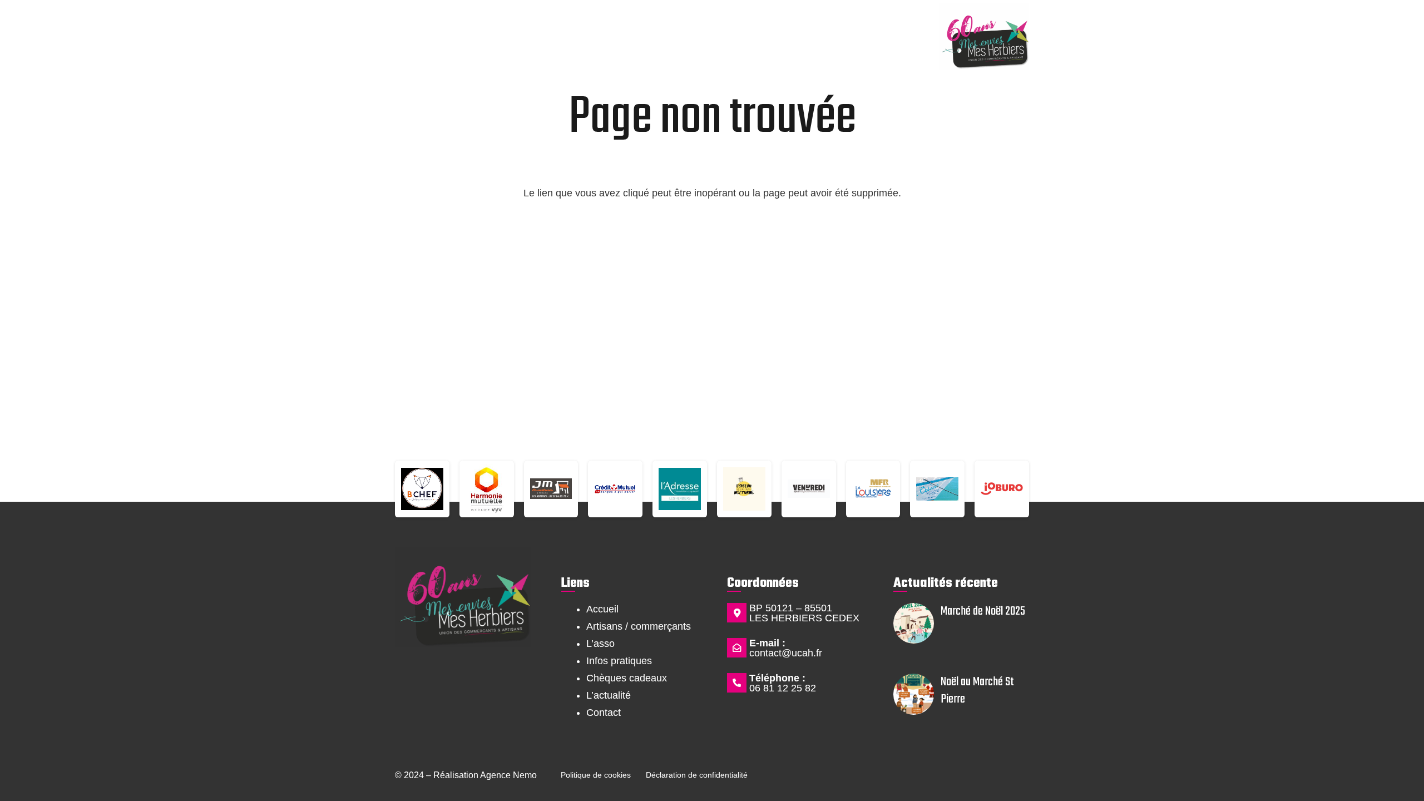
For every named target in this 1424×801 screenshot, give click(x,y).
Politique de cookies (596, 774)
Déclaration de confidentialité (697, 774)
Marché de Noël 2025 (983, 611)
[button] (419, 27)
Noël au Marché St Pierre (977, 690)
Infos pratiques (619, 660)
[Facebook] (417, 685)
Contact (603, 712)
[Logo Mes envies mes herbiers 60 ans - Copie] (984, 36)
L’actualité (608, 695)
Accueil (602, 609)
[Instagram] (462, 685)
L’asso (600, 643)
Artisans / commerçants (638, 626)
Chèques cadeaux (626, 678)
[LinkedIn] (507, 685)
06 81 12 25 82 (782, 688)
